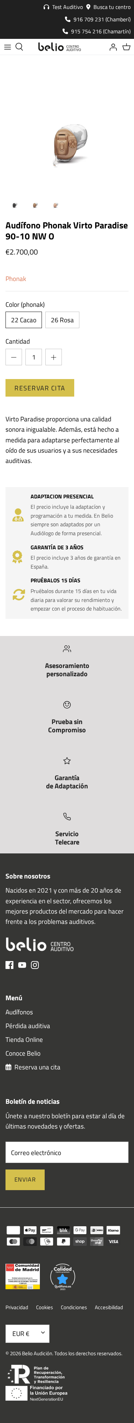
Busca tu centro (111, 7)
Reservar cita (39, 388)
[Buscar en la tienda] (22, 46)
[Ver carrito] (126, 46)
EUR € (21, 1333)
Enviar (25, 1179)
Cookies (44, 1307)
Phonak (15, 278)
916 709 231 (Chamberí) (101, 19)
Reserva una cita (36, 1067)
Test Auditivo (67, 7)
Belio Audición (37, 1353)
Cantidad (17, 341)
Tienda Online (24, 1039)
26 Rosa (62, 320)
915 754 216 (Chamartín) (100, 31)
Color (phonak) (25, 304)
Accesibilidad (109, 1307)
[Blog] (96, 46)
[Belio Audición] (59, 46)
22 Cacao (23, 320)
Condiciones (74, 1307)
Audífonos (19, 1012)
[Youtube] (22, 965)
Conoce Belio (23, 1053)
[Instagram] (35, 965)
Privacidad (16, 1307)
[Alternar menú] (7, 46)
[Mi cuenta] (111, 46)
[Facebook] (9, 965)
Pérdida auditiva (27, 1026)
